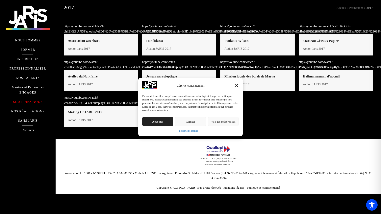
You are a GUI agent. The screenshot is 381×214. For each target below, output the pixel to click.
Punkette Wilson (236, 41)
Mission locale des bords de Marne (249, 76)
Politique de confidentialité (263, 187)
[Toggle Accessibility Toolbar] (372, 205)
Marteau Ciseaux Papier (321, 41)
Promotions (356, 7)
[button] (237, 86)
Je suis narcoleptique (161, 76)
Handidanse (155, 41)
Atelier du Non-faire (83, 76)
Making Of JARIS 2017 (85, 112)
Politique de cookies (188, 130)
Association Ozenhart (84, 41)
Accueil (341, 7)
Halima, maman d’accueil (321, 76)
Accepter (157, 121)
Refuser (190, 121)
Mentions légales (233, 187)
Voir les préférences (223, 121)
